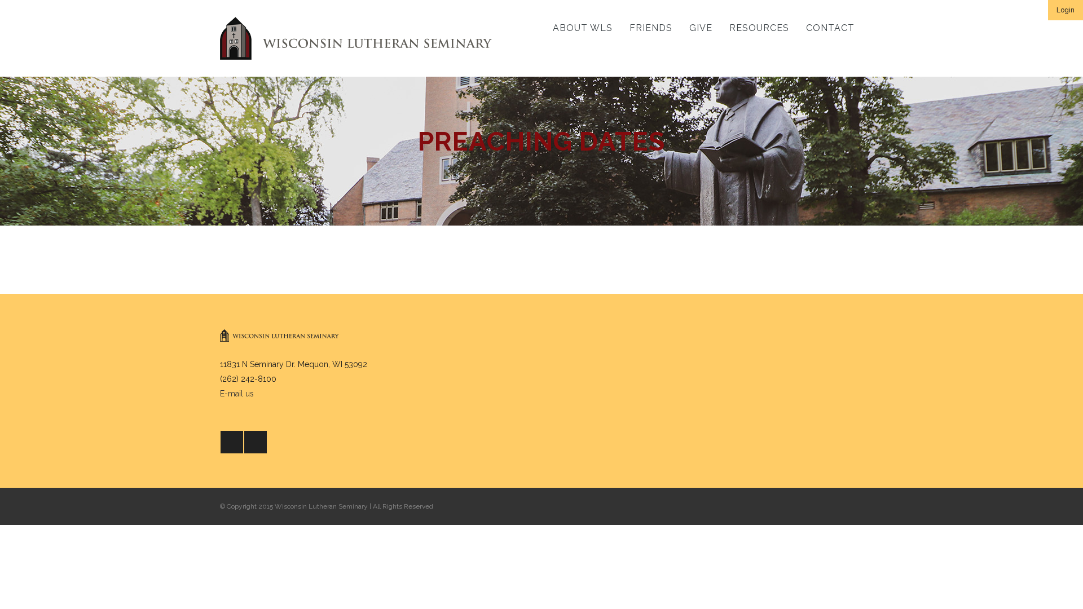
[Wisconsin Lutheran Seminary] (356, 38)
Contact (830, 28)
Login (1065, 10)
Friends (650, 28)
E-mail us (237, 393)
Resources (759, 28)
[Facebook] (232, 442)
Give (700, 28)
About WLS (583, 28)
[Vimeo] (255, 442)
